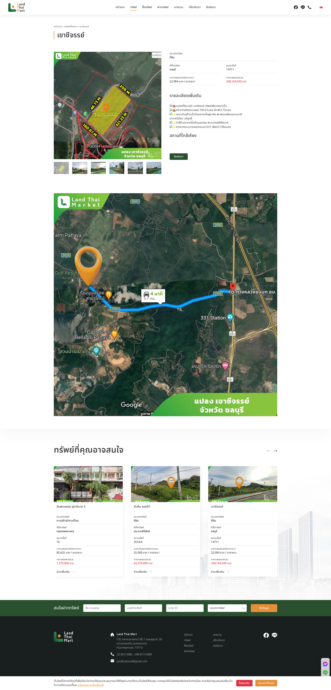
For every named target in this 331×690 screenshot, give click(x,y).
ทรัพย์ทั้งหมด (70, 26)
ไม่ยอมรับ (244, 683)
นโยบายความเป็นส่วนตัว (91, 685)
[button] (269, 451)
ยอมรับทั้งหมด (266, 683)
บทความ (178, 7)
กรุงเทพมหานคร (65, 531)
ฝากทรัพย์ (162, 7)
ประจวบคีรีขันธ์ (142, 531)
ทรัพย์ (133, 7)
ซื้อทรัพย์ (147, 7)
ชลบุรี (173, 69)
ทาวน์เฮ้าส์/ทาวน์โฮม (68, 521)
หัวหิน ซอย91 (142, 506)
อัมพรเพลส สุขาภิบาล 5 (71, 506)
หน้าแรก (120, 7)
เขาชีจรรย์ (217, 506)
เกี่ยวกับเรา (195, 7)
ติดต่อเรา (211, 7)
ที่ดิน (172, 57)
